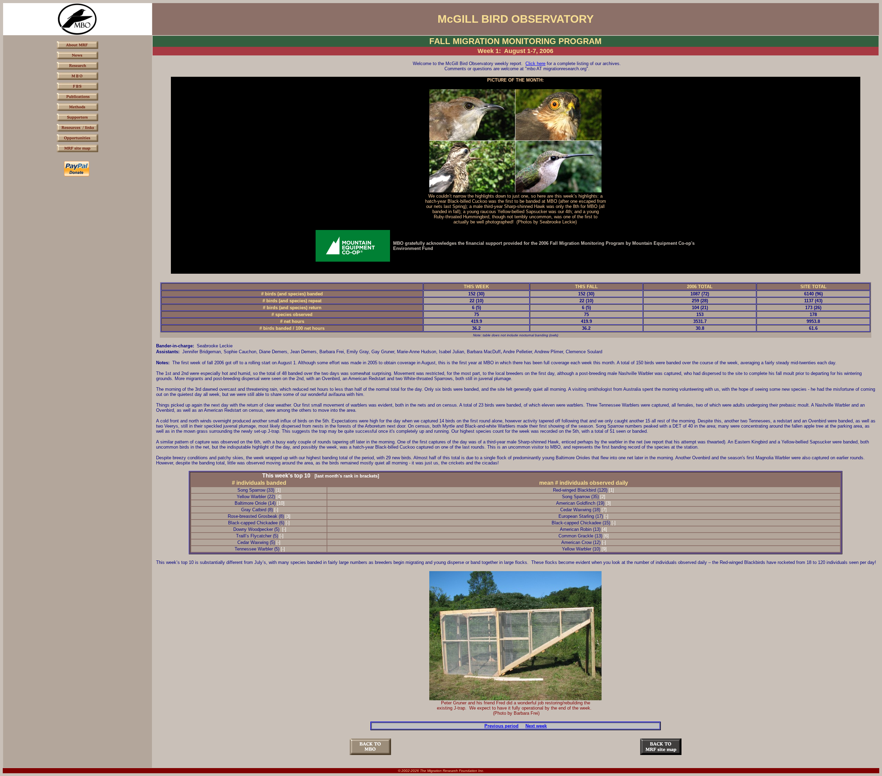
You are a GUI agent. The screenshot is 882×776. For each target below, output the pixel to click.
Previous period (501, 725)
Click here (535, 63)
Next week (536, 725)
